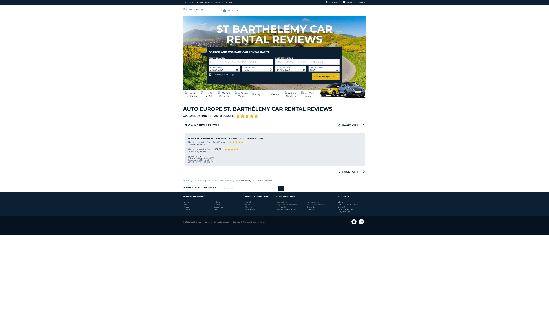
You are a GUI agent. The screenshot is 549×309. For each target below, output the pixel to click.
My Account (334, 2)
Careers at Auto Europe (348, 205)
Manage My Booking (355, 2)
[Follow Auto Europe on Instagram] (361, 221)
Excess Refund (313, 202)
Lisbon (217, 202)
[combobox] (257, 68)
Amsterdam (250, 209)
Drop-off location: (284, 58)
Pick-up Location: (217, 58)
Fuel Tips (311, 209)
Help (227, 2)
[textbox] (241, 62)
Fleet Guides (281, 207)
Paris (185, 205)
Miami (247, 205)
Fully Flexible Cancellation (287, 205)
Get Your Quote (324, 76)
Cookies (236, 222)
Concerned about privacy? (217, 222)
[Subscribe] (281, 188)
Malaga (186, 207)
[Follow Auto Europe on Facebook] (354, 221)
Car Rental (189, 2)
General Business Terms (254, 222)
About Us (342, 202)
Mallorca (248, 207)
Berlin (216, 209)
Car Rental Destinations (286, 209)
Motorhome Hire (204, 2)
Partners (218, 2)
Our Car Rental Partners (317, 205)
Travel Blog (312, 207)
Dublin (217, 205)
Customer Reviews (346, 209)
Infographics (281, 202)
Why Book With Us (346, 212)
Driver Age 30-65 (220, 75)
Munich (248, 202)
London (186, 209)
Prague (186, 202)
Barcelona (218, 207)
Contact (341, 207)
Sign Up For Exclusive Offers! (199, 187)
